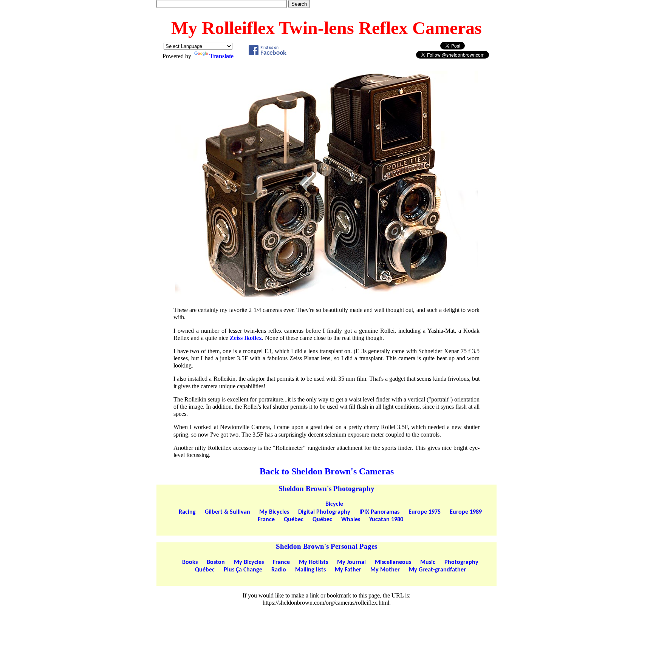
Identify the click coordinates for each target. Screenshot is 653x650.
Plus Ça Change (243, 570)
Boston (216, 562)
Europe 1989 (466, 512)
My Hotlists (313, 562)
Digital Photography (324, 512)
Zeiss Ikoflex (246, 338)
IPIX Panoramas (379, 512)
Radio (278, 570)
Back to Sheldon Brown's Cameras (327, 471)
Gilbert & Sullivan (227, 512)
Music (427, 562)
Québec (293, 520)
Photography (461, 562)
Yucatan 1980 (386, 520)
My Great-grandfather (437, 570)
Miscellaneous (393, 562)
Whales (350, 520)
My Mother (385, 570)
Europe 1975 (425, 512)
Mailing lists (310, 570)
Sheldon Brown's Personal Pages (326, 546)
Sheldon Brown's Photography (326, 489)
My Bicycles (274, 512)
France (266, 520)
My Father (348, 570)
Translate (221, 56)
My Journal (351, 562)
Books (190, 562)
